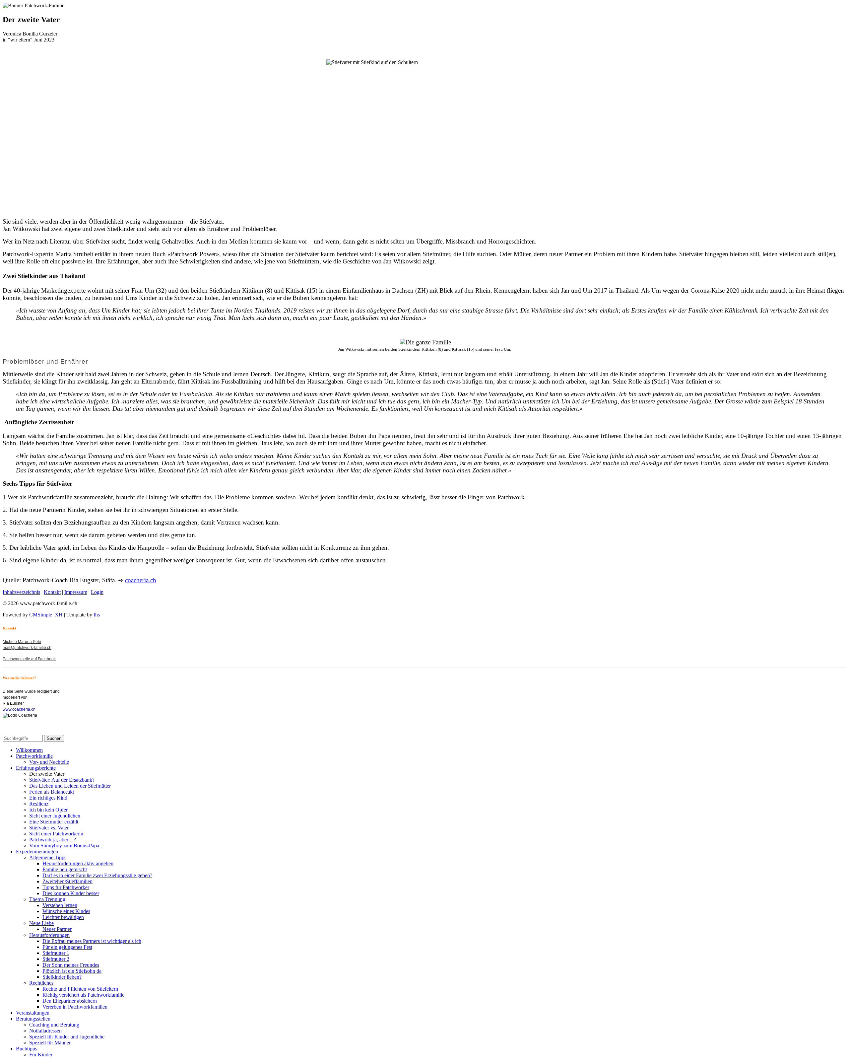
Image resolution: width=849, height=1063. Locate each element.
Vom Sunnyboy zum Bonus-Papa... (66, 845)
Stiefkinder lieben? (62, 977)
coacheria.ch (140, 580)
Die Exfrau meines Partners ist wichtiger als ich (91, 941)
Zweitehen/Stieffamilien (67, 881)
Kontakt (52, 592)
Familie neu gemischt (64, 869)
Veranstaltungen (32, 1013)
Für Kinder (40, 1054)
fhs (97, 614)
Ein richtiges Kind (48, 798)
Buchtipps (26, 1048)
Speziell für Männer (50, 1042)
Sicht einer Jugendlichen (54, 815)
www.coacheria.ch (19, 709)
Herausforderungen (49, 935)
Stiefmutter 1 (55, 953)
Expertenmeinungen (37, 851)
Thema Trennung (47, 899)
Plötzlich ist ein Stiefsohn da (71, 971)
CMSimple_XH (46, 614)
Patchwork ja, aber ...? (52, 839)
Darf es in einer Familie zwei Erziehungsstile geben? (97, 875)
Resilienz (38, 804)
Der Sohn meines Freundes (70, 965)
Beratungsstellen (33, 1019)
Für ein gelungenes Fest (67, 947)
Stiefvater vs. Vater (49, 827)
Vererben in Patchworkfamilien (74, 1007)
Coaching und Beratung (54, 1025)
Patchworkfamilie (34, 756)
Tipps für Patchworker (65, 887)
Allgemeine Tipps (47, 857)
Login (97, 592)
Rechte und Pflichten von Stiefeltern (80, 989)
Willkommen (29, 750)
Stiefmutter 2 (55, 959)
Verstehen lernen (59, 905)
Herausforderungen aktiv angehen (77, 863)
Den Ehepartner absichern (69, 1001)
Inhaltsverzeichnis (21, 592)
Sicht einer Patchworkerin (56, 833)
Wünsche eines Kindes (66, 911)
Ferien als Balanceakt (51, 792)
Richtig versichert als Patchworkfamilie (83, 995)
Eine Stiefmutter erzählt (53, 821)
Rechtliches (41, 983)
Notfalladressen (45, 1030)
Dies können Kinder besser (70, 893)
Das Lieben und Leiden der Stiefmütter (70, 786)
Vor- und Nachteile (49, 762)
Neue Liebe (41, 923)
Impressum (75, 592)
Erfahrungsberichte (36, 768)
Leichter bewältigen (63, 917)
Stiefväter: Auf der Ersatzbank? (62, 780)
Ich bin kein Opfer (48, 810)
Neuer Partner (57, 929)
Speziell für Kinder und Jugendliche (66, 1036)
